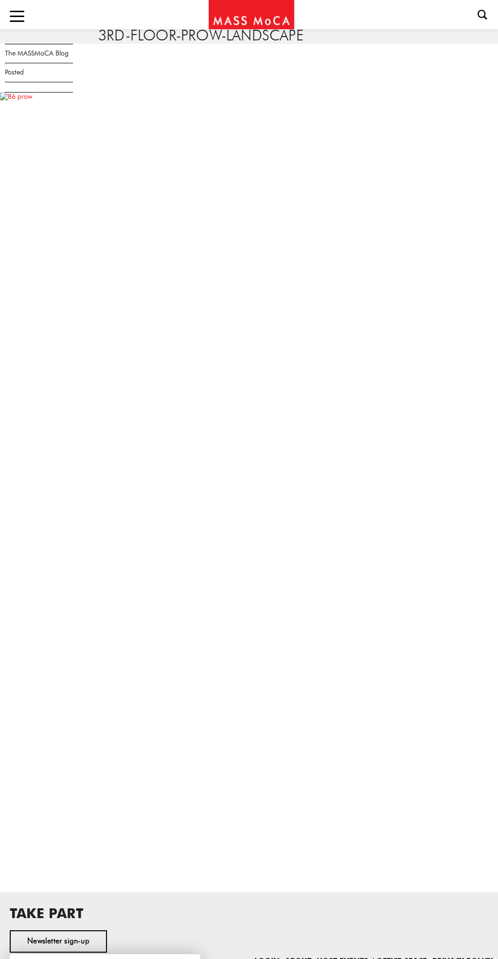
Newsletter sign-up (58, 941)
